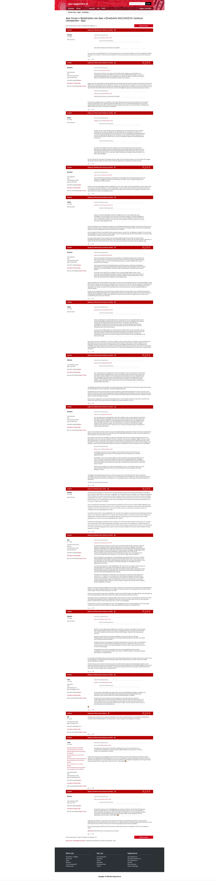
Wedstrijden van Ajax (91, 18)
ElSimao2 (69, 360)
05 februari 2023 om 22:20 (107, 449)
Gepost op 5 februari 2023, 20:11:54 (97, 167)
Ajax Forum (72, 18)
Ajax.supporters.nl (132, 857)
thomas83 (69, 67)
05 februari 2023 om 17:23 (106, 37)
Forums (85, 8)
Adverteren (100, 862)
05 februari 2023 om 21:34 (108, 309)
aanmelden (148, 8)
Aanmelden (69, 857)
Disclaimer (100, 858)
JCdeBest (69, 35)
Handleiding (85, 12)
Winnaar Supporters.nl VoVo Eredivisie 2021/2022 (76, 758)
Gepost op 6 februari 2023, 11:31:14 (97, 489)
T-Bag (68, 742)
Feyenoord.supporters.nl (134, 858)
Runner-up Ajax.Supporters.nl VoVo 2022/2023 (76, 767)
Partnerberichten (101, 864)
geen (79, 80)
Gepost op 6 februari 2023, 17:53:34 (97, 675)
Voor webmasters (101, 857)
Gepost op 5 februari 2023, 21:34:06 (97, 247)
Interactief (92, 8)
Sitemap (130, 862)
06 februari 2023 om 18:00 (105, 745)
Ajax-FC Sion (82, 86)
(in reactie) (110, 30)
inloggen (141, 8)
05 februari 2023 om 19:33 (108, 120)
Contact (99, 866)
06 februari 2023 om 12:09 (105, 619)
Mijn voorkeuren (132, 864)
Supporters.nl (132, 853)
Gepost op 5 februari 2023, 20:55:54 (97, 197)
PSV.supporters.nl (132, 860)
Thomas (91, 831)
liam (68, 540)
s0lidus (95, 37)
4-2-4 (79, 726)
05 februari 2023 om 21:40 (107, 363)
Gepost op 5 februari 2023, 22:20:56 (97, 355)
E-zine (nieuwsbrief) (71, 864)
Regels (79, 12)
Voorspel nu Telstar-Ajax (73, 83)
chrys (68, 679)
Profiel (103, 8)
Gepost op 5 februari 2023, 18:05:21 (97, 30)
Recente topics (72, 12)
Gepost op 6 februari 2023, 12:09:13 (97, 535)
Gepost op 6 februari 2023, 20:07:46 (97, 791)
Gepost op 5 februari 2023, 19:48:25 (97, 113)
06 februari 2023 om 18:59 (106, 799)
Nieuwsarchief (70, 866)
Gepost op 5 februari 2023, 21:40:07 (97, 302)
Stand (67, 860)
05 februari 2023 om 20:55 (107, 255)
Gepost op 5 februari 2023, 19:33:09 (97, 63)
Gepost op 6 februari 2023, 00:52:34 (97, 407)
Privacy (99, 860)
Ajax (71, 36)
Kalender (68, 862)
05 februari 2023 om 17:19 (105, 70)
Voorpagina (71, 8)
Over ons (100, 853)
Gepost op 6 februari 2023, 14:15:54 (97, 611)
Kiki (95, 70)
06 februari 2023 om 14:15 (107, 682)
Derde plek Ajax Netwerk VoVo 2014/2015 (75, 747)
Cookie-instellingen (133, 866)
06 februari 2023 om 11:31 (107, 542)
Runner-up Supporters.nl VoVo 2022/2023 (75, 769)
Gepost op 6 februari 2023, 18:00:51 (97, 713)
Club (98, 8)
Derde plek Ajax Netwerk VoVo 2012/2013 (75, 749)
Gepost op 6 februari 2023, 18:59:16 (97, 737)
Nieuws (78, 8)
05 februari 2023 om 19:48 (107, 175)
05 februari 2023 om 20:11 (108, 205)
